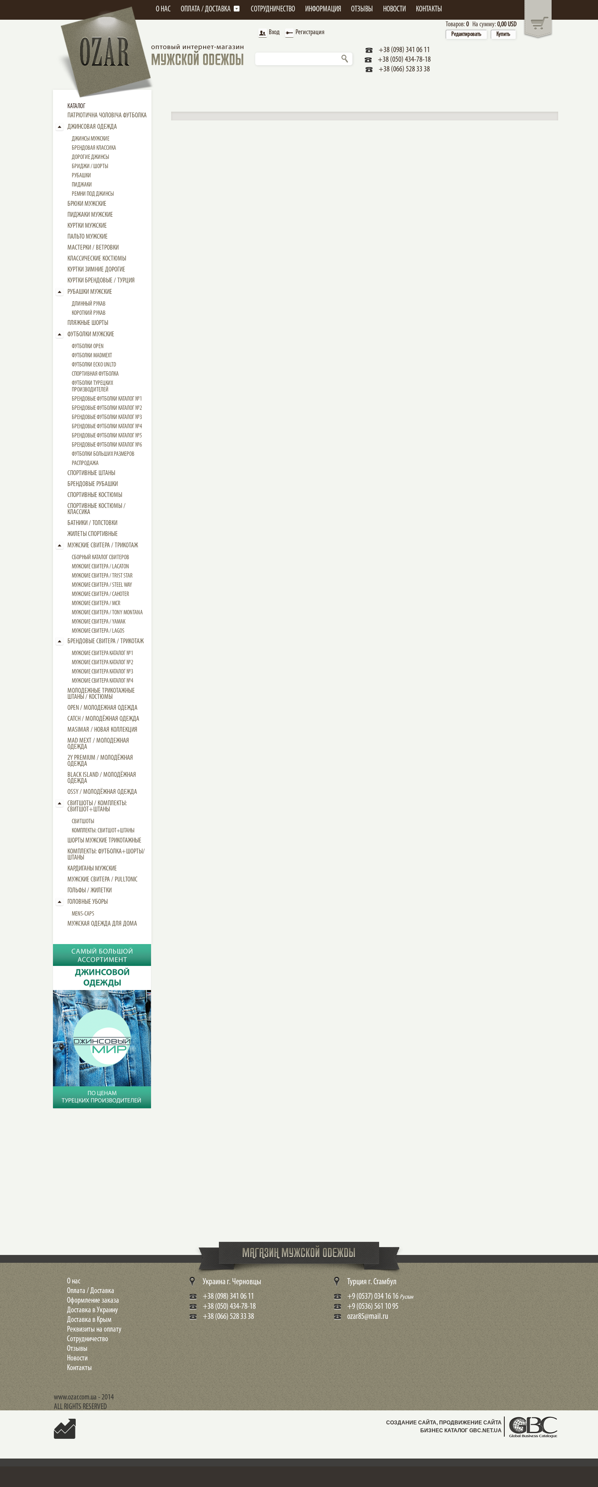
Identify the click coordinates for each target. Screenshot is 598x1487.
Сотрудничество (87, 1339)
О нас (73, 1282)
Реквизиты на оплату (94, 1330)
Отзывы (77, 1349)
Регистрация (309, 32)
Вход (274, 32)
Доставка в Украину (92, 1310)
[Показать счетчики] (65, 1435)
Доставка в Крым (89, 1320)
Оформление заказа (93, 1301)
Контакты (79, 1368)
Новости (77, 1359)
